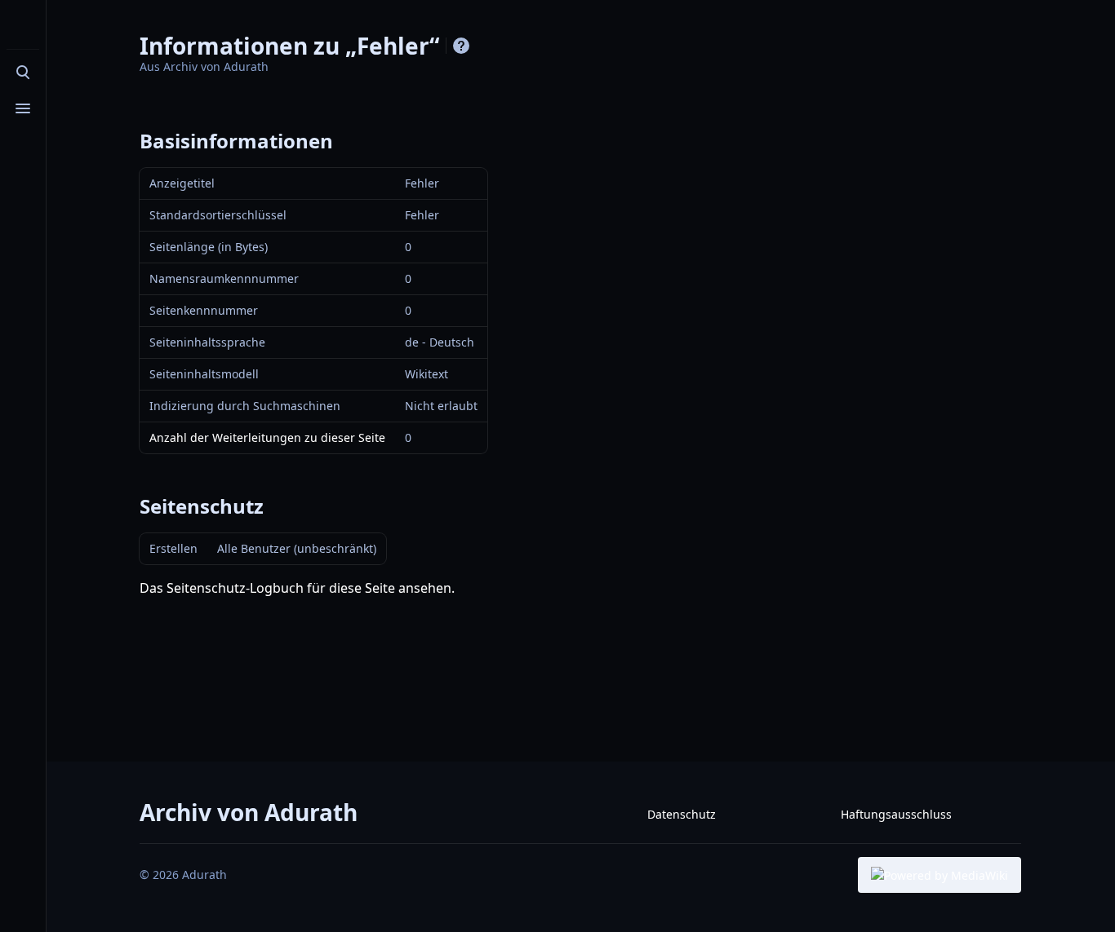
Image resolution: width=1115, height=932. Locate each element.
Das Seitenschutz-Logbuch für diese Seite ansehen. (297, 588)
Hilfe (461, 46)
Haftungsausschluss (896, 814)
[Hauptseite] (23, 26)
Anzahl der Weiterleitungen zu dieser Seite (267, 437)
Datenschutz (681, 814)
